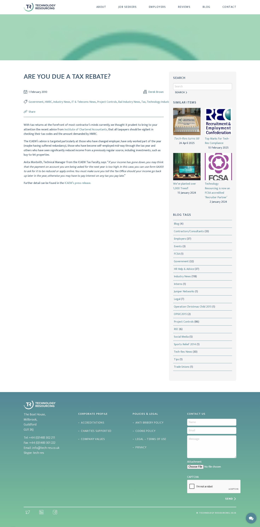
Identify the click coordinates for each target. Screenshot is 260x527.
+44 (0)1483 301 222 (42, 442)
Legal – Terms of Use (150, 439)
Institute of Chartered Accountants (85, 129)
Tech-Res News (183, 351)
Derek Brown (156, 92)
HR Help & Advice (184, 269)
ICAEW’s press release (77, 183)
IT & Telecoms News (83, 102)
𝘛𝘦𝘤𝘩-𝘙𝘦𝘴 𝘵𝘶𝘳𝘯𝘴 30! (186, 139)
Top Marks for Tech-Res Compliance (217, 141)
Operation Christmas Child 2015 (193, 306)
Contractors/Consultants (189, 231)
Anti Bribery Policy (149, 422)
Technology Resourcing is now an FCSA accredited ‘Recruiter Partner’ (217, 191)
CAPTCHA (193, 477)
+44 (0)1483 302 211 (42, 437)
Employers (157, 7)
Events (178, 246)
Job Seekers (127, 7)
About (101, 7)
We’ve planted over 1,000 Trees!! (184, 186)
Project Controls (107, 102)
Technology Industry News (162, 102)
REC (176, 329)
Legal (177, 299)
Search (180, 92)
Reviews (184, 7)
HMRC (48, 102)
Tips (176, 359)
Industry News (61, 102)
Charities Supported (96, 431)
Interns (178, 284)
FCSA (177, 253)
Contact (229, 7)
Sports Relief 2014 (185, 344)
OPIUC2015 (180, 314)
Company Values (93, 439)
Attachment (194, 461)
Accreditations (92, 422)
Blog (206, 7)
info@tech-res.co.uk (45, 448)
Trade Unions (181, 366)
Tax (143, 102)
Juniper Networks (184, 291)
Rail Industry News (129, 102)
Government (36, 102)
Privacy (140, 447)
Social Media (181, 336)
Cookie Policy (145, 431)
